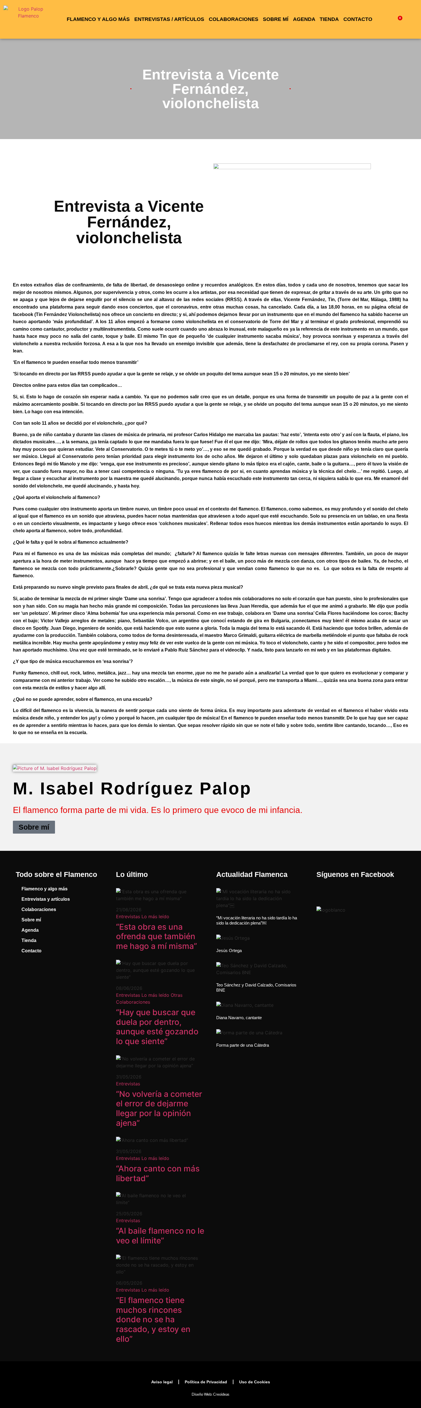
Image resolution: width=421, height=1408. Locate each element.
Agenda (304, 19)
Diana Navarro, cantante (239, 1017)
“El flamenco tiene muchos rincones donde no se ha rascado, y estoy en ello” (153, 1319)
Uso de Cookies (254, 1382)
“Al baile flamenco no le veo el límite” (160, 1235)
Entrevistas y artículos (45, 899)
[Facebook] (23, 975)
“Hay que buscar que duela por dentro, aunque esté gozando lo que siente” (157, 1026)
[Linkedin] (66, 975)
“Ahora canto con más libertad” (158, 1173)
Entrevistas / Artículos (169, 19)
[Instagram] (44, 975)
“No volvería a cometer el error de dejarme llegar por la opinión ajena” (159, 1108)
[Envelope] (87, 975)
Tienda (329, 19)
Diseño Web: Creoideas (210, 1395)
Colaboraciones (233, 19)
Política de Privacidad (206, 1382)
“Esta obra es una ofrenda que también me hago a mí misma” (156, 936)
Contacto (357, 19)
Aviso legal (162, 1382)
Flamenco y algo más (98, 19)
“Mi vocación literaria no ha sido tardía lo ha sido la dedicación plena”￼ (256, 920)
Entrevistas (128, 916)
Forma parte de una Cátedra (242, 1045)
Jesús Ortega (229, 950)
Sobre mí (275, 19)
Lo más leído (155, 916)
